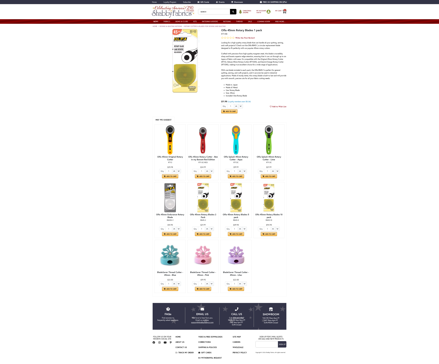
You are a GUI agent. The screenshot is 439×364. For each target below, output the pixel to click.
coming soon (263, 21)
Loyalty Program (169, 2)
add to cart (230, 111)
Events (221, 2)
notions (227, 21)
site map (237, 337)
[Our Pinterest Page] (171, 342)
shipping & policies (207, 347)
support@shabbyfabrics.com (202, 322)
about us (179, 342)
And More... (280, 21)
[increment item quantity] (236, 106)
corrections (204, 342)
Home (154, 2)
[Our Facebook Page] (154, 342)
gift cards (206, 352)
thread (239, 21)
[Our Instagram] (159, 342)
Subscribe (187, 2)
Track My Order (186, 352)
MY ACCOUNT (261, 11)
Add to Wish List (279, 106)
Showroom (238, 2)
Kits (195, 21)
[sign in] (268, 11)
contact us (181, 347)
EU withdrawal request (210, 358)
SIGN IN (258, 12)
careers (236, 342)
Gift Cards (204, 2)
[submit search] (233, 11)
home (155, 26)
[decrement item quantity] (240, 106)
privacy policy (240, 352)
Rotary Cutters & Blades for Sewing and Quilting (205, 26)
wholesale (238, 347)
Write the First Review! (245, 38)
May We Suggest (163, 120)
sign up (282, 344)
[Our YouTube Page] (165, 342)
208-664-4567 (238, 318)
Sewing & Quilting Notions (170, 26)
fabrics (166, 21)
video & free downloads (210, 337)
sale (250, 21)
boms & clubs (181, 21)
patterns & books (210, 21)
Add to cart (171, 176)
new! (155, 21)
